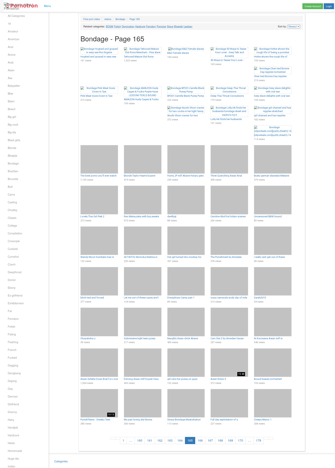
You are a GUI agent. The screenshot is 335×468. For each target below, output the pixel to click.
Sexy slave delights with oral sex (272, 95)
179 (258, 440)
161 (149, 440)
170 (240, 440)
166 (200, 440)
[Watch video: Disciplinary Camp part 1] (186, 281)
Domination (128, 26)
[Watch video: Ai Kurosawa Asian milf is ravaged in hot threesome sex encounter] (273, 322)
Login (329, 6)
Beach (12, 109)
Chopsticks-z (87, 338)
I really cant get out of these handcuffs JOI (269, 257)
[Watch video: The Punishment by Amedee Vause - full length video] (229, 240)
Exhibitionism (16, 303)
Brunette (13, 179)
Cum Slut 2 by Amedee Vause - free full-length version (228, 338)
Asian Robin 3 (218, 379)
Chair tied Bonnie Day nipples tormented (270, 76)
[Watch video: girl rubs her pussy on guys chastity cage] (186, 362)
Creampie (14, 241)
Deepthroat (15, 272)
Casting (12, 202)
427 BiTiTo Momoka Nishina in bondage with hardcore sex (140, 257)
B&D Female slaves (178, 52)
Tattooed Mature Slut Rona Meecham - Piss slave (139, 56)
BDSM (109, 26)
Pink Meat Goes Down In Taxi (96, 95)
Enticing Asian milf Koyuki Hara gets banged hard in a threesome (142, 379)
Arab (11, 62)
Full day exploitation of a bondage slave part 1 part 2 (226, 419)
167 (210, 440)
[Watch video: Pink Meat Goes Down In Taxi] (99, 90)
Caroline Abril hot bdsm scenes (228, 216)
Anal (10, 47)
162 (159, 440)
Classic (12, 218)
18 (9, 23)
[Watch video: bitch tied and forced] (99, 281)
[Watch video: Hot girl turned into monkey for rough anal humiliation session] (186, 240)
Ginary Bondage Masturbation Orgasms (184, 419)
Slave (170, 26)
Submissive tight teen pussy (139, 338)
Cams (11, 194)
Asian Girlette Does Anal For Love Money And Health (99, 379)
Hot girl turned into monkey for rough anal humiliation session (184, 257)
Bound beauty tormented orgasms (268, 379)
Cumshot (13, 256)
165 (190, 440)
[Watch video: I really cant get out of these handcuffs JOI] (273, 240)
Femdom (13, 319)
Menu (47, 6)
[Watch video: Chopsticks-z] (99, 322)
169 (230, 440)
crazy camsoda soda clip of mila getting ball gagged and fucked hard (229, 297)
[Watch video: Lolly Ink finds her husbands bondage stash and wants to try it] (229, 111)
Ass (10, 78)
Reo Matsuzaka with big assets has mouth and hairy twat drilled (141, 216)
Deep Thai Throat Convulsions (227, 95)
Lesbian (188, 26)
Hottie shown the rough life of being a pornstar (270, 56)
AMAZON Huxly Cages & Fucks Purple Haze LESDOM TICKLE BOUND (141, 99)
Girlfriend (13, 404)
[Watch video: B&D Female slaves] (186, 49)
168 (220, 440)
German (13, 396)
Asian (11, 70)
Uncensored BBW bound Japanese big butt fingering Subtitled (269, 216)
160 (139, 440)
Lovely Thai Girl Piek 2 (92, 216)
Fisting (12, 334)
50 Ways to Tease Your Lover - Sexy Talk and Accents (227, 60)
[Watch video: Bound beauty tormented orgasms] (273, 362)
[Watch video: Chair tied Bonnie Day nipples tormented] (273, 70)
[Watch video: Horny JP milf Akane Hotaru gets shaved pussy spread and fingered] (186, 159)
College (12, 225)
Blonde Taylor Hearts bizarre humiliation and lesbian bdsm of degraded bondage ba (142, 175)
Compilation (15, 233)
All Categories (16, 16)
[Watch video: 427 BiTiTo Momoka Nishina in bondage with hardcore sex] (142, 240)
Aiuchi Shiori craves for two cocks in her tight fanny (182, 115)
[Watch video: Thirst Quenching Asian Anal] (229, 159)
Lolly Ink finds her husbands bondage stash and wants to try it (229, 119)
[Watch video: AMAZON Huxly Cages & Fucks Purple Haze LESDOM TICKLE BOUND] (142, 91)
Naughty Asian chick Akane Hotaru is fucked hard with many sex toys (185, 338)
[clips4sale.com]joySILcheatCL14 (272, 135)
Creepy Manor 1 (262, 419)
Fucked (12, 357)
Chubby (12, 210)
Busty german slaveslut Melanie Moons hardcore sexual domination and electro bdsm (271, 175)
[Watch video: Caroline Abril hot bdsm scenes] (229, 200)
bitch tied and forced (92, 297)
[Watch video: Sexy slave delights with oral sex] (273, 90)
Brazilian (13, 171)
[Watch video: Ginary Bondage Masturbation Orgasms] (186, 403)
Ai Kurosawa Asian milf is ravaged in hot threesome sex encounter (270, 338)
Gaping (12, 381)
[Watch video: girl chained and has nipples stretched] (273, 109)
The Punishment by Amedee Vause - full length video (226, 257)
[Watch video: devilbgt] (186, 200)
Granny (12, 412)
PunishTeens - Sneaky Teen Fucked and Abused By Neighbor (98, 419)
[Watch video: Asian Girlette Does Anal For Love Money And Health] (99, 362)
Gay (10, 389)
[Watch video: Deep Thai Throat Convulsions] (229, 90)
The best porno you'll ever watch (98, 175)
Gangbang (14, 373)
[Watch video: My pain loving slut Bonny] (142, 403)
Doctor (12, 280)
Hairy (11, 420)
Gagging (13, 365)
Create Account (313, 6)
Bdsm (11, 101)
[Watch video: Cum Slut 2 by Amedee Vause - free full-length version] (229, 322)
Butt (10, 187)
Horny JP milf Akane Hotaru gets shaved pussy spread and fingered (185, 175)
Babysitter (14, 86)
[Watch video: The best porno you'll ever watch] (99, 159)
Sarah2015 (260, 297)
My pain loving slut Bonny (138, 419)
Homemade (15, 451)
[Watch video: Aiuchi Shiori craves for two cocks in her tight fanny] (186, 109)
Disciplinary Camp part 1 (180, 297)
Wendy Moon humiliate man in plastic (97, 257)
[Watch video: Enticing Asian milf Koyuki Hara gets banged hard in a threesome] (142, 362)
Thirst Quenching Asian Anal (226, 175)
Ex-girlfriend (15, 295)
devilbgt (171, 216)
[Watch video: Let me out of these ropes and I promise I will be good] (142, 281)
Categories (61, 461)
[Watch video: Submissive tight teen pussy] (142, 322)
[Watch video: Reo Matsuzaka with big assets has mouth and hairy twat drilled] (142, 200)
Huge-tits (13, 458)
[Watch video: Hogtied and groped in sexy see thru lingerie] (99, 51)
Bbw (10, 93)
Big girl (12, 117)
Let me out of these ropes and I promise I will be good (141, 297)
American (13, 39)
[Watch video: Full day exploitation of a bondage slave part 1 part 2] (229, 403)
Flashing (13, 342)
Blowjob (12, 155)
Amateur (13, 31)
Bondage (13, 163)
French (12, 350)
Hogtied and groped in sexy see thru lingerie (98, 56)
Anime (12, 55)
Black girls (14, 140)
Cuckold (13, 249)
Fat (10, 311)
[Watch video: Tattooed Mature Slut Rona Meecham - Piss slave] (142, 51)
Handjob (13, 427)
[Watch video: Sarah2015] (273, 281)
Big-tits (12, 132)
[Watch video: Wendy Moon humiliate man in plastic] (99, 240)
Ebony (12, 288)
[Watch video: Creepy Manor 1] (273, 403)
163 (170, 440)
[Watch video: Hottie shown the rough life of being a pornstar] (273, 51)
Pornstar (161, 26)
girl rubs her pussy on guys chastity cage (182, 379)
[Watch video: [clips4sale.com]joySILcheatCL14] (273, 129)
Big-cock (13, 124)
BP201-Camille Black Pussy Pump (185, 95)
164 (180, 440)
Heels (11, 443)
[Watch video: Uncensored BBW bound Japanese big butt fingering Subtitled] (273, 200)
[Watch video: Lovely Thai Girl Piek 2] (99, 200)
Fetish (11, 326)
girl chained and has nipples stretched (269, 115)
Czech (12, 264)
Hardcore (13, 435)
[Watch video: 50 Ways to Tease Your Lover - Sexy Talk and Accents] (229, 52)
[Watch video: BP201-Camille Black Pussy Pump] (186, 90)
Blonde (12, 148)
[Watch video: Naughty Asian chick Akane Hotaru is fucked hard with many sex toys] (186, 322)
